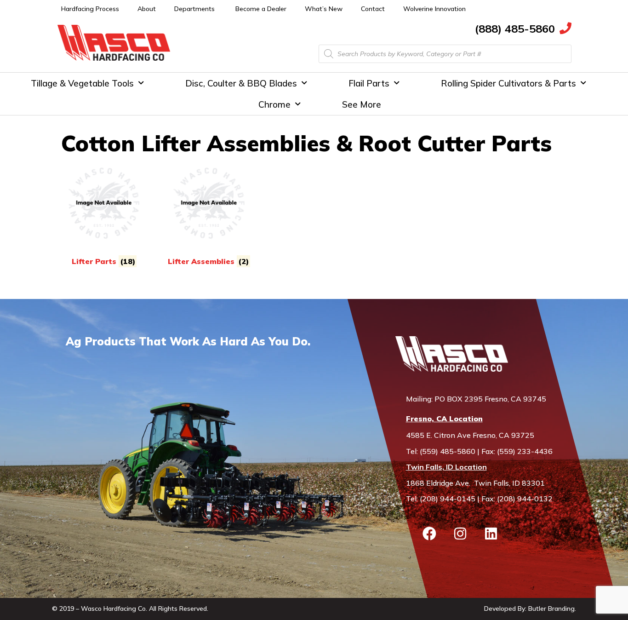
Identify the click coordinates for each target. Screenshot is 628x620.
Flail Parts (368, 83)
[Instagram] (460, 533)
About (146, 9)
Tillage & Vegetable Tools (82, 83)
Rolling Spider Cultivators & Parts (508, 83)
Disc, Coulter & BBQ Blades (241, 83)
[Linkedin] (491, 533)
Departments (194, 9)
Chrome (274, 104)
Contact (373, 9)
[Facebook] (429, 533)
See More (361, 104)
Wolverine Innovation (434, 9)
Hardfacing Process (90, 9)
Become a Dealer (260, 9)
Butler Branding (551, 608)
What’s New (324, 9)
